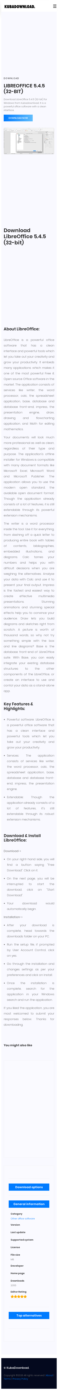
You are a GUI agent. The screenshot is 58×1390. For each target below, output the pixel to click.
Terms (7, 1378)
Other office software (23, 1218)
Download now (18, 118)
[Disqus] (29, 1108)
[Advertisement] (29, 44)
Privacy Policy (20, 1378)
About (49, 1375)
